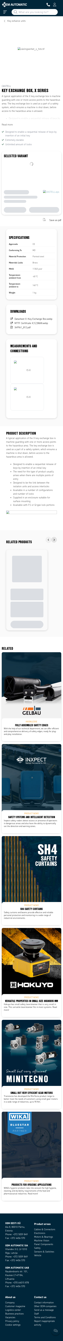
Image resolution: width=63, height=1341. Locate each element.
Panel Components (43, 1244)
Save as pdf (55, 220)
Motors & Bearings (43, 1236)
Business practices (14, 1313)
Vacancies (10, 1317)
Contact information (44, 1302)
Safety (37, 1247)
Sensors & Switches (44, 1251)
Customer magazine (15, 1306)
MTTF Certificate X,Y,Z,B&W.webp (31, 323)
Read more (7, 124)
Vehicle (37, 1255)
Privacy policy (12, 1321)
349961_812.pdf (23, 327)
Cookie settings (12, 1324)
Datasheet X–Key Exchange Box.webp (33, 318)
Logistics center (13, 1309)
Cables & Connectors (44, 1229)
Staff (36, 1313)
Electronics (39, 1233)
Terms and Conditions (45, 1317)
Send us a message (44, 1309)
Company (10, 1302)
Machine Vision (41, 1240)
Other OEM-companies (45, 1306)
